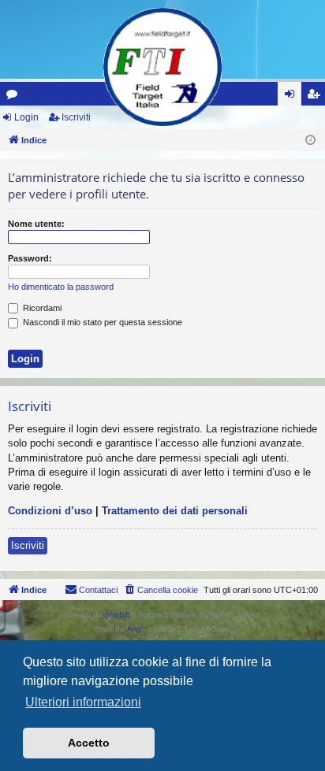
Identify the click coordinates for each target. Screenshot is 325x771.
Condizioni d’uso (50, 511)
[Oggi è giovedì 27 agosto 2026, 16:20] (310, 141)
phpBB (117, 614)
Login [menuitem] (292, 97)
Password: (30, 258)
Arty (134, 629)
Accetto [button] (89, 742)
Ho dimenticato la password (61, 286)
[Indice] (162, 67)
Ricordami (41, 308)
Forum (15, 97)
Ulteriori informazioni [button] (83, 702)
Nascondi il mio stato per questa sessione (101, 322)
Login (26, 117)
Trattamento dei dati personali (175, 511)
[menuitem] (160, 590)
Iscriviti (76, 117)
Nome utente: (36, 223)
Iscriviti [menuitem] (316, 97)
